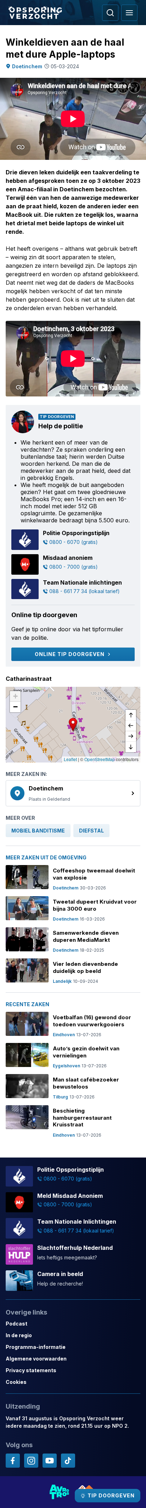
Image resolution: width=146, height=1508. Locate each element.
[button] (73, 725)
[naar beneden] (130, 747)
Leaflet (70, 759)
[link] (73, 793)
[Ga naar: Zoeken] (110, 13)
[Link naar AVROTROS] (59, 1492)
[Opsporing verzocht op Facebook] (13, 1461)
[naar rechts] (130, 736)
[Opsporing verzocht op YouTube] (50, 1461)
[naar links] (130, 725)
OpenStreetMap (99, 759)
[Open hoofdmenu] (129, 13)
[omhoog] (130, 715)
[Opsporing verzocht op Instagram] (31, 1461)
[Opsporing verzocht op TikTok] (68, 1461)
